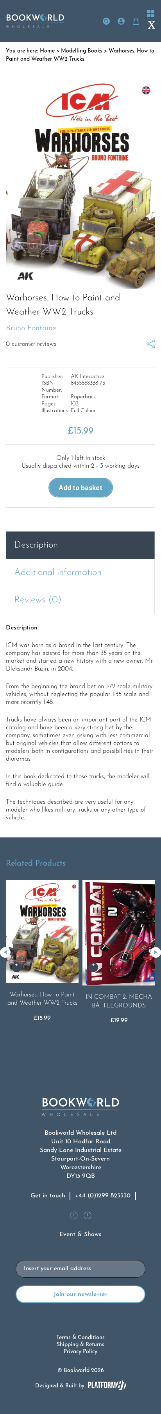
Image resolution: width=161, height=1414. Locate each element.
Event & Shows (80, 1234)
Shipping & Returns (80, 1345)
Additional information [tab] (58, 572)
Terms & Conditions (80, 1338)
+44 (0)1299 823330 (103, 1196)
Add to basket (80, 488)
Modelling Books (81, 51)
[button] (155, 952)
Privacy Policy (80, 1352)
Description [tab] (36, 545)
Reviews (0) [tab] (38, 600)
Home (47, 51)
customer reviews (31, 344)
